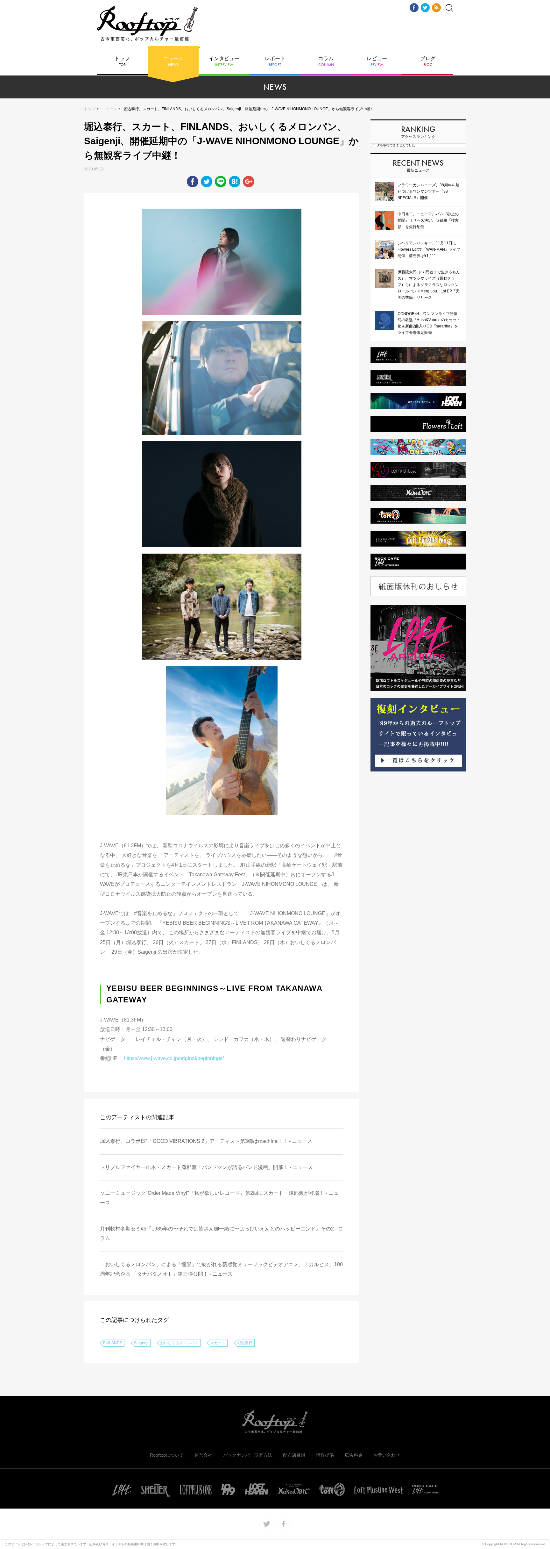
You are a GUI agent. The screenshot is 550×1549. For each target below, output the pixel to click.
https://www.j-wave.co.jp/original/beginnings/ (174, 1058)
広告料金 (354, 1455)
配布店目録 (294, 1455)
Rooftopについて (167, 1455)
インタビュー (224, 61)
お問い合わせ (386, 1455)
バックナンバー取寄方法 (247, 1455)
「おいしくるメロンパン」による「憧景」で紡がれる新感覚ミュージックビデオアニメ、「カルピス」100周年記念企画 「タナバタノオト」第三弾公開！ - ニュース (221, 1269)
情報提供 (325, 1455)
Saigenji (141, 1343)
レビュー (377, 61)
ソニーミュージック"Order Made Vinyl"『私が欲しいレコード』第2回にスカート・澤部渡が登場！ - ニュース (219, 1197)
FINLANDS (112, 1343)
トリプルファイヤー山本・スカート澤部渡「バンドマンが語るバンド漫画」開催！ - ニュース (206, 1167)
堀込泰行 (244, 1343)
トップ (122, 61)
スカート (217, 1343)
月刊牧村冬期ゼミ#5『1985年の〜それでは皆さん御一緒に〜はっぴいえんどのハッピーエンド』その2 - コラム (221, 1233)
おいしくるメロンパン (179, 1343)
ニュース (173, 61)
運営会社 (203, 1455)
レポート (275, 61)
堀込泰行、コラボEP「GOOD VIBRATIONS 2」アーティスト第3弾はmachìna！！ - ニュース (206, 1141)
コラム (326, 61)
